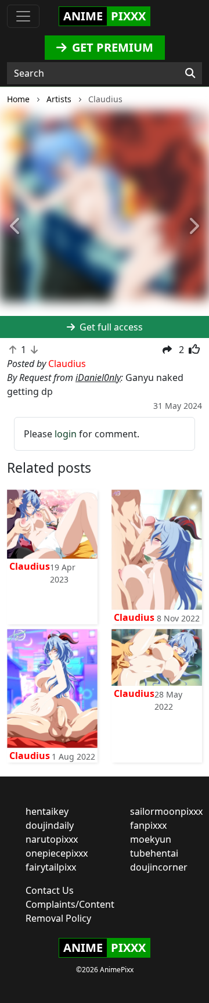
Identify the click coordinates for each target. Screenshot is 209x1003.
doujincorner (159, 867)
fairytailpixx (51, 867)
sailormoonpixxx (166, 811)
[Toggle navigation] (23, 16)
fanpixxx (148, 825)
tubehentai (154, 853)
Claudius (29, 566)
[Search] (190, 73)
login (66, 433)
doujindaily (50, 825)
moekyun (150, 839)
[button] (15, 226)
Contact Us (50, 890)
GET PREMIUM (111, 47)
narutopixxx (52, 839)
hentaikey (47, 811)
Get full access (110, 327)
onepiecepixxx (57, 853)
